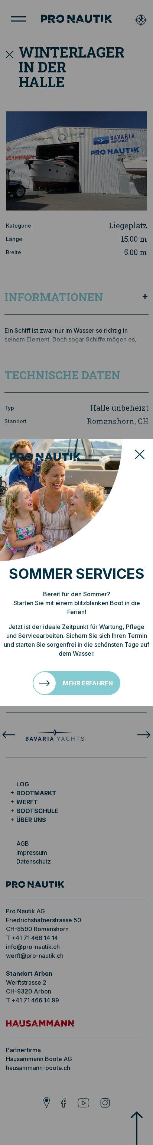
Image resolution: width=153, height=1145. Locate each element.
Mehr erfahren (88, 683)
